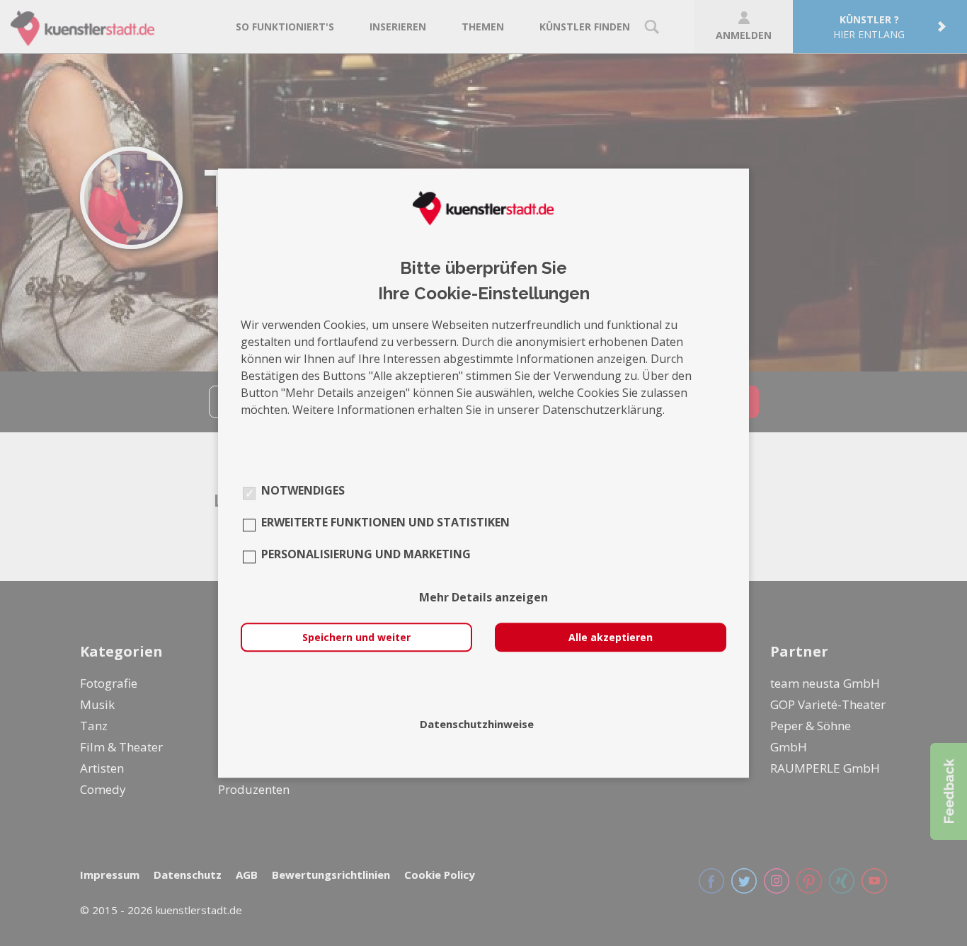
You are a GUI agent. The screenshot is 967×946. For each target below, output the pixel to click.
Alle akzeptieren (610, 637)
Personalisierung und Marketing (366, 554)
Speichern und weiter (356, 637)
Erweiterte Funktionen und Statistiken (385, 522)
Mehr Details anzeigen (483, 597)
